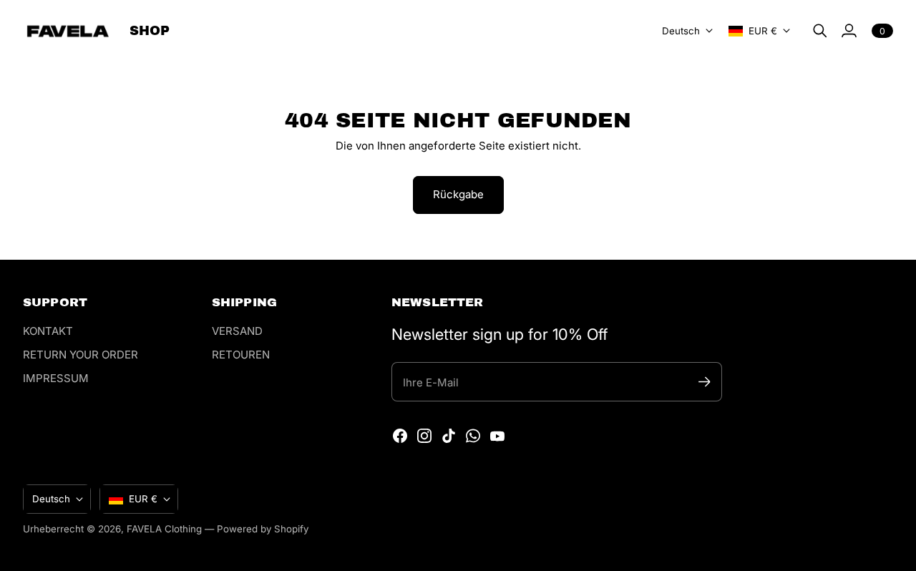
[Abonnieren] (704, 382)
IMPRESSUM (56, 378)
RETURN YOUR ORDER (80, 354)
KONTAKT (48, 331)
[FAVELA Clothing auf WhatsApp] (473, 435)
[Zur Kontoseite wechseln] (848, 30)
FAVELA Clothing (164, 529)
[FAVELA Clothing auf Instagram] (424, 435)
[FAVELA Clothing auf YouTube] (497, 435)
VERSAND (237, 331)
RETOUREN (241, 354)
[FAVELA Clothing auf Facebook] (400, 435)
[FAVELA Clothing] (67, 31)
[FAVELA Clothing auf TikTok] (448, 435)
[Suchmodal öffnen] (820, 30)
